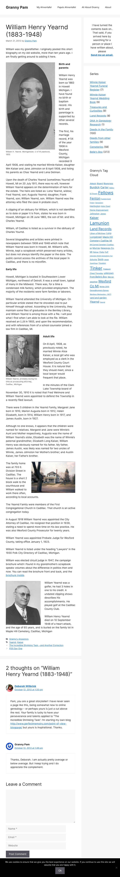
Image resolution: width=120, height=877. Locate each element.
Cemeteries (96, 146)
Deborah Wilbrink (25, 686)
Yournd (102, 302)
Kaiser (20, 642)
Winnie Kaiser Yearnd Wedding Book (99, 98)
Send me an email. (102, 55)
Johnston (95, 213)
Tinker (96, 268)
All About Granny (90, 7)
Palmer (96, 252)
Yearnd (12, 642)
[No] (116, 867)
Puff (106, 252)
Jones (103, 213)
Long (108, 233)
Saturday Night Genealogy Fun (101, 256)
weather (94, 282)
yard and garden (98, 297)
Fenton (95, 198)
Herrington (95, 206)
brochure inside (15, 575)
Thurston (102, 263)
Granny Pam (17, 7)
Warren (111, 277)
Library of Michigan (98, 233)
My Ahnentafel (44, 7)
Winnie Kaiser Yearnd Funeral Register (99, 86)
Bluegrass (108, 183)
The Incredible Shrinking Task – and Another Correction (36, 645)
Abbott (93, 183)
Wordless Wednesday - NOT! (100, 294)
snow (106, 259)
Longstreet (96, 236)
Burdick (95, 187)
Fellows (105, 192)
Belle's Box (96, 151)
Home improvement (99, 210)
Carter (104, 187)
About (108, 7)
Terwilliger (94, 263)
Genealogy (99, 203)
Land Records (98, 115)
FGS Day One (15, 648)
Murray (96, 248)
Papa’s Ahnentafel (67, 7)
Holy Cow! (105, 206)
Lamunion (99, 223)
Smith (101, 259)
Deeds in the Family (101, 129)
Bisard (100, 183)
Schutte (93, 259)
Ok (60, 870)
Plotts (101, 252)
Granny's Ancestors (19, 639)
